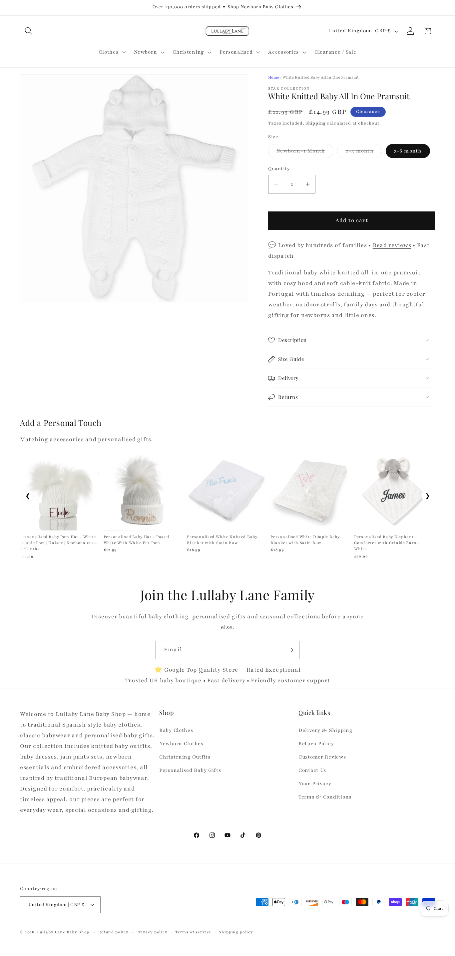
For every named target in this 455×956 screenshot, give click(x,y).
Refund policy (113, 932)
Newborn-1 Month (304, 152)
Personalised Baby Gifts (190, 770)
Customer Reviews (322, 757)
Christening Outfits (185, 757)
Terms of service (193, 932)
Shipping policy (236, 932)
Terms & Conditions (324, 797)
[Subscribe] (290, 650)
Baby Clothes (176, 730)
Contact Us (312, 770)
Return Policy (316, 743)
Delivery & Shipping (325, 730)
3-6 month (408, 151)
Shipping (315, 123)
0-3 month (363, 152)
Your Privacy (314, 783)
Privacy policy (152, 932)
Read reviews (392, 245)
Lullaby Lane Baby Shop (63, 932)
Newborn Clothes (181, 743)
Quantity (279, 168)
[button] (29, 31)
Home (273, 77)
